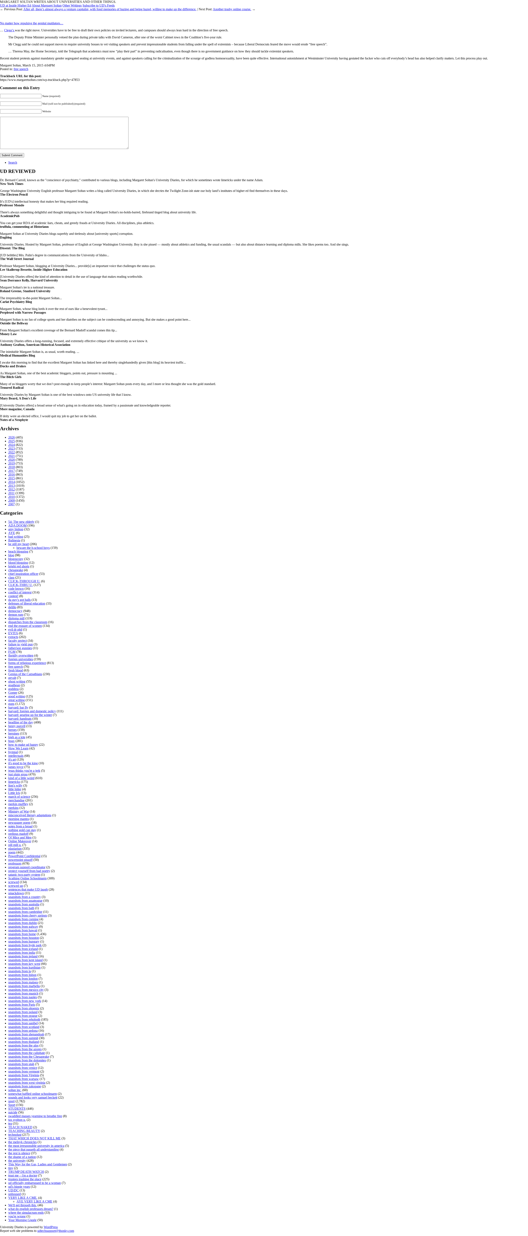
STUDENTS (17, 1108)
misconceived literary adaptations (29, 815)
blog (11, 555)
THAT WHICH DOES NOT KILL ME (34, 1138)
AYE (11, 533)
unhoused (14, 1194)
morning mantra (18, 819)
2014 (11, 482)
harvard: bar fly (18, 707)
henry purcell (16, 726)
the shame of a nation (22, 1157)
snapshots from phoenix (23, 1008)
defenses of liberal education (26, 603)
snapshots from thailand (23, 1041)
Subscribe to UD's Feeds (98, 5)
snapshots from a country (24, 897)
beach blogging (18, 551)
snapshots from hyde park (25, 945)
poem (11, 852)
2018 (11, 467)
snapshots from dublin (22, 923)
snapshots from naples (22, 997)
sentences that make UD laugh (28, 889)
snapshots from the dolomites (27, 1060)
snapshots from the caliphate (26, 1053)
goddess (13, 689)
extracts (13, 637)
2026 (11, 437)
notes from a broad (20, 826)
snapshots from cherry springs (27, 915)
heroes (12, 729)
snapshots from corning (23, 919)
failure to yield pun (20, 644)
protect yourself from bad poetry (29, 871)
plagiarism (15, 848)
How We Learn (18, 748)
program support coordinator (26, 867)
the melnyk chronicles (22, 1142)
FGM (11, 651)
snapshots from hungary (23, 941)
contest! (13, 596)
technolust (14, 1134)
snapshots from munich (23, 993)
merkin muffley (18, 804)
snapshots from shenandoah (26, 1034)
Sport (11, 1105)
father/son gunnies (20, 648)
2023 (11, 448)
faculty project (17, 640)
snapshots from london (23, 978)
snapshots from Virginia (23, 1075)
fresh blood (15, 670)
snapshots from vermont (23, 1071)
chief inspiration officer (23, 573)
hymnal (13, 752)
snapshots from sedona (23, 1030)
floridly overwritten (20, 655)
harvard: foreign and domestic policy (32, 711)
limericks (14, 781)
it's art (12, 759)
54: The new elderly (21, 521)
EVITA (13, 633)
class (11, 577)
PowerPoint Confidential (24, 856)
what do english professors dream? (30, 1209)
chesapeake (15, 570)
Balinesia (14, 540)
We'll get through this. (22, 1205)
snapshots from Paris (21, 1004)
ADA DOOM (17, 525)
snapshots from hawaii (22, 930)
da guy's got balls (19, 599)
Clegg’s (9, 30)
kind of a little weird (21, 778)
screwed (13, 882)
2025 (11, 441)
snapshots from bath (21, 908)
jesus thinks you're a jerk (24, 770)
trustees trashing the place (24, 1179)
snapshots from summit (23, 1038)
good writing (16, 696)
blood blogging (18, 562)
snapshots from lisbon (22, 975)
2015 (11, 478)
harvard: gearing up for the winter (30, 715)
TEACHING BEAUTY (24, 1131)
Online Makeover (19, 841)
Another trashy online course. (232, 9)
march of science (19, 796)
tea (10, 1123)
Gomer (12, 692)
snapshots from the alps (23, 1045)
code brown (16, 588)
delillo (12, 607)
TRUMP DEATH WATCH (26, 1171)
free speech (21, 69)
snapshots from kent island (25, 960)
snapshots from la (19, 971)
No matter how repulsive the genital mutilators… (31, 23)
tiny (10, 1168)
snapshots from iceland (23, 949)
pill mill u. (14, 845)
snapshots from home (22, 934)
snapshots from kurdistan (24, 967)
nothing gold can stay (22, 830)
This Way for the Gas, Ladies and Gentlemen (37, 1164)
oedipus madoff (18, 833)
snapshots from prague (23, 1015)
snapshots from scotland (23, 1027)
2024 (11, 445)
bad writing (15, 536)
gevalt (12, 677)
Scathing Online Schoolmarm (27, 878)
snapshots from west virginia (26, 1082)
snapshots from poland (23, 1012)
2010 (11, 497)
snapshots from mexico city (26, 989)
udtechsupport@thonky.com (55, 1230)
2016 (11, 474)
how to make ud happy (23, 744)
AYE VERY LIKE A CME (34, 1201)
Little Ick (14, 793)
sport (11, 1101)
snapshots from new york (24, 1001)
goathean (14, 685)
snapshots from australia (23, 904)
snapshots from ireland (23, 956)
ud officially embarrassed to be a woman (34, 1183)
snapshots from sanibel (23, 1023)
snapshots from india (21, 952)
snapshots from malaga (23, 982)
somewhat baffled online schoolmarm (32, 1093)
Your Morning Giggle (22, 1220)
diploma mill (16, 618)
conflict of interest (20, 592)
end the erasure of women (25, 625)
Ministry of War (18, 811)
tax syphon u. (17, 1119)
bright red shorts (18, 566)
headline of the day (20, 722)
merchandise (16, 800)
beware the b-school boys (33, 547)
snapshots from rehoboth (24, 1019)
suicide (12, 1112)
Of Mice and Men (20, 837)
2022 (11, 452)
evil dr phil (15, 629)
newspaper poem (19, 822)
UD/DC (13, 1190)
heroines (13, 733)
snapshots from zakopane (24, 1086)
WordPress (51, 1227)
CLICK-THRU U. (20, 585)
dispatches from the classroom (27, 622)
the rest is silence (19, 1153)
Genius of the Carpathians (25, 674)
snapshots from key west (24, 963)
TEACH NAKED (20, 1127)
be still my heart (18, 544)
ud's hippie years (19, 1186)
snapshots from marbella (24, 986)
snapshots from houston (23, 937)
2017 (11, 471)
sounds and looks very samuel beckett (32, 1097)
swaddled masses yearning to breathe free (35, 1116)
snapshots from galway (23, 926)
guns (11, 703)
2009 (11, 500)
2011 (11, 493)
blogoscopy (15, 559)
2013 (11, 485)
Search (12, 162)
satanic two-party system (24, 874)
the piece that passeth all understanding (33, 1149)
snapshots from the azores (25, 1049)
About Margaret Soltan (47, 5)
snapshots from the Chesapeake (28, 1056)
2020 (11, 459)
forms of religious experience (27, 663)
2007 (11, 504)
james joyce (16, 767)
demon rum (15, 614)
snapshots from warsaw (23, 1079)
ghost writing (16, 681)
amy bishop (15, 529)
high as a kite (16, 737)
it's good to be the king (23, 763)
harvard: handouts (20, 718)
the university (17, 1160)
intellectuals (16, 755)
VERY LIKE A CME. (22, 1197)
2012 (11, 489)
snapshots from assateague (25, 900)
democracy (15, 611)
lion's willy (15, 785)
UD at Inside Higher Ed (15, 5)
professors (14, 863)
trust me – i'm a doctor (22, 1175)
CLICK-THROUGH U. (24, 581)
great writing (16, 700)
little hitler (14, 789)
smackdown (16, 893)
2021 (11, 456)
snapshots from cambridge (25, 911)
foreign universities (20, 659)
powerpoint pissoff (20, 859)
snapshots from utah (21, 1064)
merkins (13, 807)
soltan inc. (14, 1090)
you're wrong (17, 1216)
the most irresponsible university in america (36, 1145)
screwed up (15, 885)
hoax (11, 741)
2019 (11, 463)
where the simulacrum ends (26, 1212)
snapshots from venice (22, 1067)
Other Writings (72, 5)
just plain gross (18, 774)
